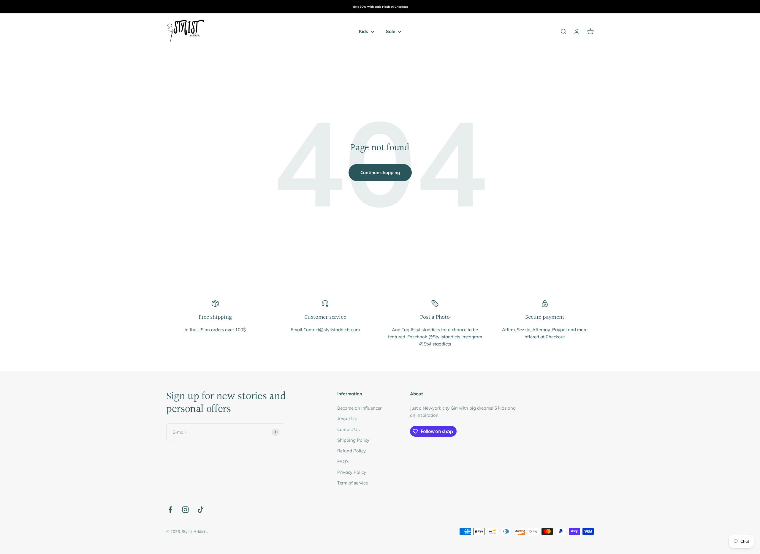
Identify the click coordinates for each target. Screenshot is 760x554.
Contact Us (348, 429)
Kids (363, 31)
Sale (390, 31)
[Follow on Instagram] (185, 510)
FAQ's (343, 461)
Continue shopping (380, 172)
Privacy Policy (351, 472)
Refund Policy (351, 451)
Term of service (352, 483)
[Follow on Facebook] (170, 510)
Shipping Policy (353, 440)
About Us (347, 419)
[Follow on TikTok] (201, 510)
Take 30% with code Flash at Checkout (380, 7)
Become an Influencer (359, 408)
